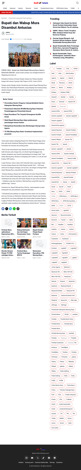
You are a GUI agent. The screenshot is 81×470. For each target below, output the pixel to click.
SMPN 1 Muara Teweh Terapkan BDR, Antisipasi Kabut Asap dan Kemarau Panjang (64, 33)
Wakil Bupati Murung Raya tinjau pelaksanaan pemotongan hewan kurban (20, 121)
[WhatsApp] (14, 208)
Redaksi (21, 462)
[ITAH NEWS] (40, 3)
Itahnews (37, 466)
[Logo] (40, 449)
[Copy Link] (17, 208)
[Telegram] (10, 208)
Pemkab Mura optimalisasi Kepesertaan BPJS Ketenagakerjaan (8, 232)
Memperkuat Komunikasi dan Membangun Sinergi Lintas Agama (24, 127)
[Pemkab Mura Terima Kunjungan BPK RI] (24, 244)
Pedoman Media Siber (41, 462)
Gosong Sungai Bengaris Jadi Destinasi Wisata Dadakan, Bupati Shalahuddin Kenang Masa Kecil (65, 40)
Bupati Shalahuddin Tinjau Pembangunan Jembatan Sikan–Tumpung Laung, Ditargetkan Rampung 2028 (64, 56)
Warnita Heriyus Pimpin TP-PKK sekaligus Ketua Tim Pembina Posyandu (7, 253)
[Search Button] (78, 3)
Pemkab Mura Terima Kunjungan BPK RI (23, 253)
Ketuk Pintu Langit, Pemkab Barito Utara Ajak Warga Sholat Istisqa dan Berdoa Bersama (53, 12)
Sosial (36, 8)
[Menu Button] (3, 3)
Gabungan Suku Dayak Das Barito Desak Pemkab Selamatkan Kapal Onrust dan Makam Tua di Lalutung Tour (65, 25)
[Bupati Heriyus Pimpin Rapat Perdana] (40, 223)
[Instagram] (26, 458)
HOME (5, 8)
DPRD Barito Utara (62, 8)
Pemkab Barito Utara (47, 8)
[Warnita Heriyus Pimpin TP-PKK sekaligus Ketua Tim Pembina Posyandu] (8, 244)
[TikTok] (43, 458)
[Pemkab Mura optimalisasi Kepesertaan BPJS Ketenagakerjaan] (8, 223)
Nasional (12, 8)
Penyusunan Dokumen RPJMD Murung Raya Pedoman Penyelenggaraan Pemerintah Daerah (23, 110)
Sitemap (52, 462)
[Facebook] (2, 208)
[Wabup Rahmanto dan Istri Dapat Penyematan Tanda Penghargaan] (24, 223)
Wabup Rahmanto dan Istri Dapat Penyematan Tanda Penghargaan (24, 232)
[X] (6, 208)
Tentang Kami (29, 462)
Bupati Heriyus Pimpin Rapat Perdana (38, 232)
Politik (72, 8)
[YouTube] (32, 458)
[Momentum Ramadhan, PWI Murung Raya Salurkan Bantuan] (40, 244)
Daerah (20, 8)
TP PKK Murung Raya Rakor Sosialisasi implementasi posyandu (23, 133)
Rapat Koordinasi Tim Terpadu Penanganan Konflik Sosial (22, 116)
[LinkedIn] (55, 458)
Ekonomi (28, 8)
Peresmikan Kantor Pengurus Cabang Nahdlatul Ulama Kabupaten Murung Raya (23, 104)
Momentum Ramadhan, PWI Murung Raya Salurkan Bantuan (39, 253)
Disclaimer (59, 462)
